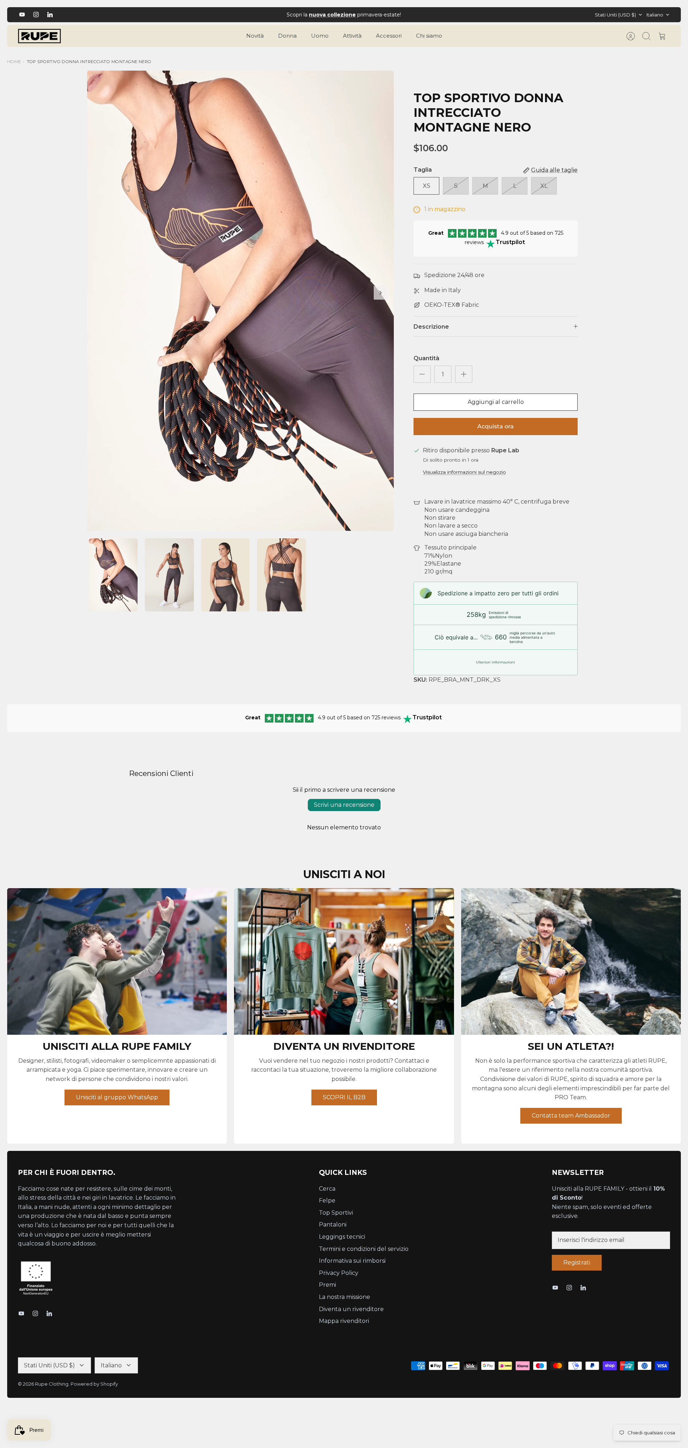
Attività (352, 35)
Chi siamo (429, 35)
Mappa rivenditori (344, 1321)
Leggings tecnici (342, 1236)
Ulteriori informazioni (495, 662)
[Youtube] (22, 14)
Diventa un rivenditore (351, 1309)
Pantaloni (333, 1224)
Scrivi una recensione (344, 804)
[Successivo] (458, 14)
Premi (327, 1284)
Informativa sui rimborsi (352, 1260)
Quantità (426, 358)
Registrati (576, 1262)
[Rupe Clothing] (39, 36)
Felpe (327, 1200)
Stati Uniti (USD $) (615, 15)
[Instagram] (36, 14)
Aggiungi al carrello (496, 402)
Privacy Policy (338, 1273)
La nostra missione (344, 1297)
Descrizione (431, 326)
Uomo (320, 35)
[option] (240, 301)
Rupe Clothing (51, 1384)
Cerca (327, 1188)
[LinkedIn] (50, 14)
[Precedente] (229, 14)
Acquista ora (495, 426)
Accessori (389, 35)
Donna (287, 35)
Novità (255, 35)
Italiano (654, 15)
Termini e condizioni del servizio (363, 1248)
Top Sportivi (336, 1212)
